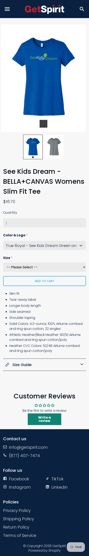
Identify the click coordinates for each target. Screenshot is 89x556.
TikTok (57, 479)
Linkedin (59, 487)
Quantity (10, 212)
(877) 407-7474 (24, 456)
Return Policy (16, 527)
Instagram (20, 487)
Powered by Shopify (44, 550)
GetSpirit (59, 546)
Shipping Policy (18, 519)
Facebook (19, 479)
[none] (33, 147)
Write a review (44, 419)
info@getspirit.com (28, 447)
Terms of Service (19, 535)
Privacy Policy (17, 510)
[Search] (82, 9)
